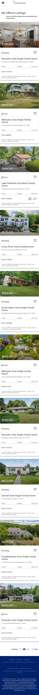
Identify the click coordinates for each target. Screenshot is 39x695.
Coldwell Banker (16, 659)
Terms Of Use (12, 668)
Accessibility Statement (13, 671)
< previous (14, 649)
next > (36, 649)
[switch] (35, 51)
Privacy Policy (26, 668)
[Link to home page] (19, 2)
